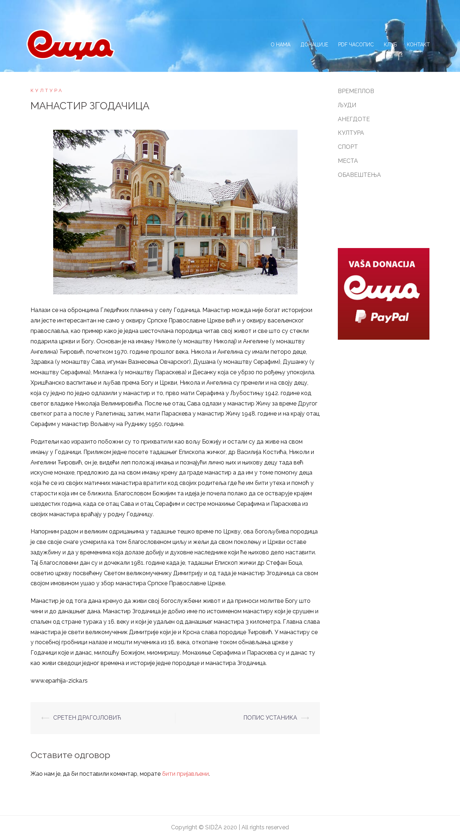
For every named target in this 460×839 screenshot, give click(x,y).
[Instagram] (404, 9)
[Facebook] (391, 9)
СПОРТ (348, 146)
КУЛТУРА (47, 90)
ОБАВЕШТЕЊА (359, 174)
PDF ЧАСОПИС (356, 44)
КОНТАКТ (418, 44)
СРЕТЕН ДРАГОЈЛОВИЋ (87, 717)
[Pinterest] (416, 9)
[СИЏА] (70, 44)
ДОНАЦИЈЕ (314, 44)
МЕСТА (348, 160)
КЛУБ (390, 44)
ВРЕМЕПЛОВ (356, 91)
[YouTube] (429, 9)
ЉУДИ (347, 105)
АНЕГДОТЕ (354, 119)
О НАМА (280, 44)
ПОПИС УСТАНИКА (270, 717)
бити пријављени (185, 773)
